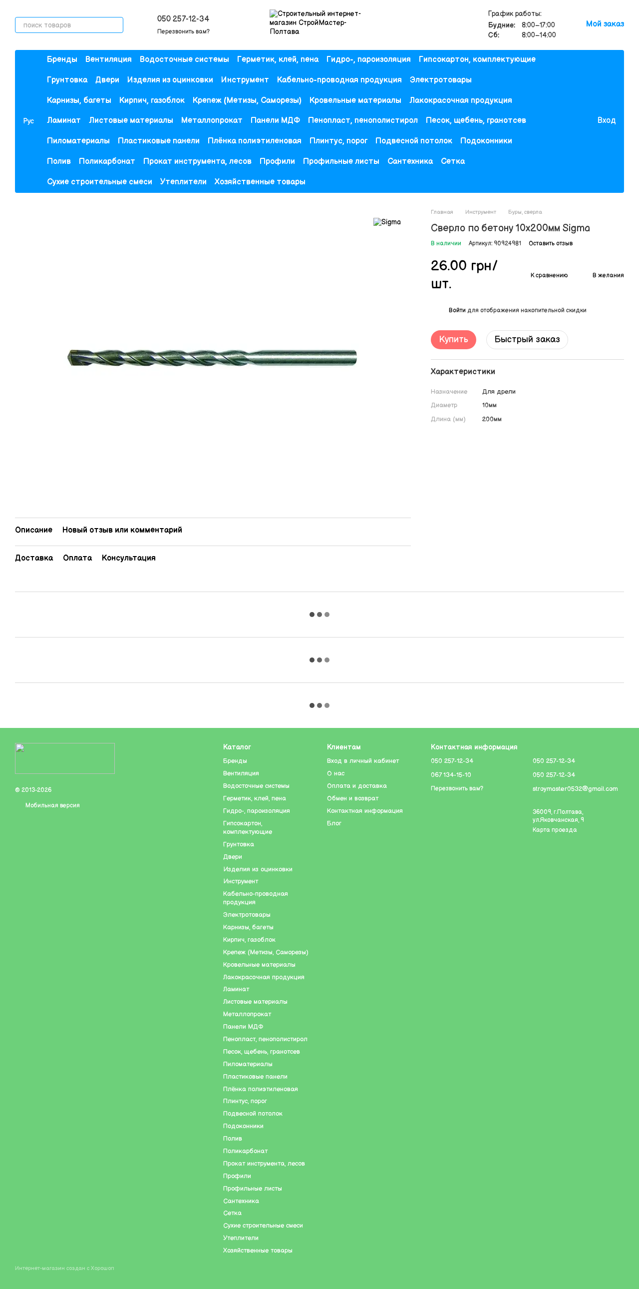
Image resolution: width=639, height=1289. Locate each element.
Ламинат (64, 120)
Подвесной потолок (413, 141)
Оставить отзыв (551, 243)
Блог (334, 823)
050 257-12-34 (183, 19)
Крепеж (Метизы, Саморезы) (247, 100)
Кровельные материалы (355, 100)
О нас (335, 773)
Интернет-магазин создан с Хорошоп (64, 1268)
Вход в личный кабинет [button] (363, 761)
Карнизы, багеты (79, 100)
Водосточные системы (184, 59)
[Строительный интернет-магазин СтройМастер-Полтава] (65, 758)
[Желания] (569, 121)
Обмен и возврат (352, 798)
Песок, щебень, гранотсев (476, 120)
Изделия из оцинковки (170, 80)
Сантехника (410, 161)
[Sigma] (387, 222)
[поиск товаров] (115, 25)
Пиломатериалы (78, 141)
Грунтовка (67, 80)
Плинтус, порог (338, 141)
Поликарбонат (107, 161)
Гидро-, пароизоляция (368, 59)
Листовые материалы (131, 120)
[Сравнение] (549, 121)
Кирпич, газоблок (152, 100)
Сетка (453, 161)
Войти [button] (457, 310)
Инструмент (245, 80)
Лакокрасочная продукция (460, 100)
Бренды (62, 59)
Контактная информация (365, 811)
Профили (277, 161)
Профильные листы (341, 161)
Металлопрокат (212, 120)
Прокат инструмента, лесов (197, 161)
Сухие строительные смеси (99, 182)
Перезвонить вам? (183, 31)
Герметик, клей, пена (278, 59)
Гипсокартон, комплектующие (477, 59)
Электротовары (441, 80)
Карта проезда (555, 830)
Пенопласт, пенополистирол (363, 120)
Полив (59, 161)
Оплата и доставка (357, 786)
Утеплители (183, 182)
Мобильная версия (52, 805)
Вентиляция (108, 59)
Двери (107, 80)
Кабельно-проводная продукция (339, 80)
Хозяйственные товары (260, 182)
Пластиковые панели (159, 141)
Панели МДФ (275, 120)
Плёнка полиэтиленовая (255, 141)
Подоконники (486, 141)
